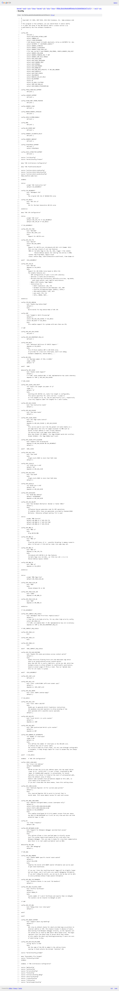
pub (24, 8)
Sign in (115, 3)
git (44, 8)
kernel (19, 8)
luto (48, 8)
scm (29, 8)
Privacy (15, 988)
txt (112, 988)
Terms (20, 988)
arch (96, 8)
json (115, 988)
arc (100, 8)
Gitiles (10, 988)
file (52, 15)
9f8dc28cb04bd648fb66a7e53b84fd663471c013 (73, 8)
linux (34, 8)
